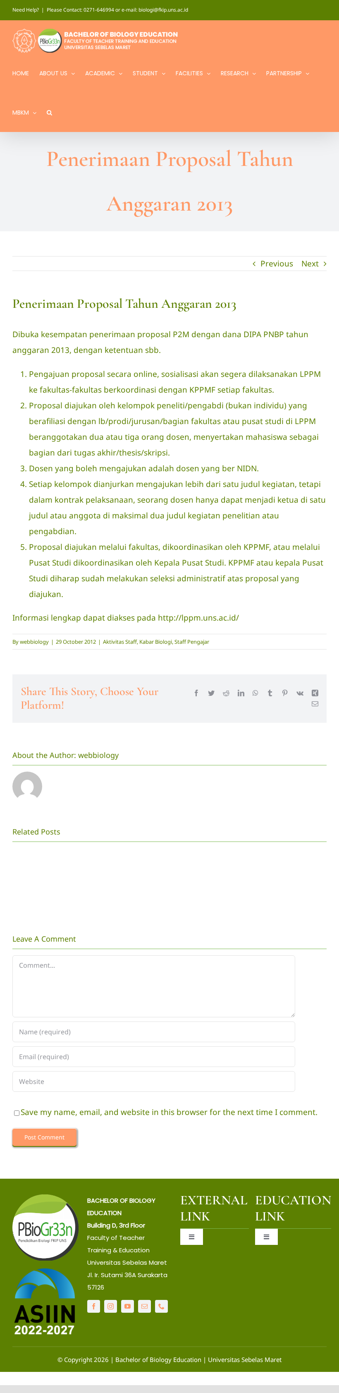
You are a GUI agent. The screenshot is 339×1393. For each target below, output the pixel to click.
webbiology (34, 641)
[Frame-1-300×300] (45, 1198)
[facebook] (93, 1306)
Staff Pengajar (191, 641)
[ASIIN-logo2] (45, 1270)
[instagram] (110, 1306)
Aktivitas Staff (120, 641)
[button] (49, 112)
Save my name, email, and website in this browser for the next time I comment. (169, 1112)
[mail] (144, 1306)
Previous (276, 263)
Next (310, 263)
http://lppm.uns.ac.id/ (198, 617)
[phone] (161, 1306)
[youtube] (127, 1306)
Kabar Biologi (155, 641)
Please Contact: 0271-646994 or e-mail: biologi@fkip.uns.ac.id (117, 9)
